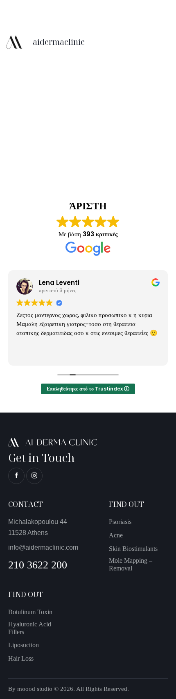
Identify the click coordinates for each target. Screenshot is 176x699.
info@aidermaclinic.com (43, 547)
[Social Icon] (16, 476)
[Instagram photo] (46, 78)
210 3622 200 (37, 565)
